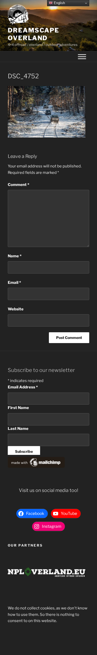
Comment (18, 184)
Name (14, 256)
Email (14, 282)
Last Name (18, 428)
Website (16, 309)
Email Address (23, 387)
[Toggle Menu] (82, 56)
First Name (18, 407)
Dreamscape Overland (33, 34)
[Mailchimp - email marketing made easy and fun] (36, 466)
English (59, 3)
